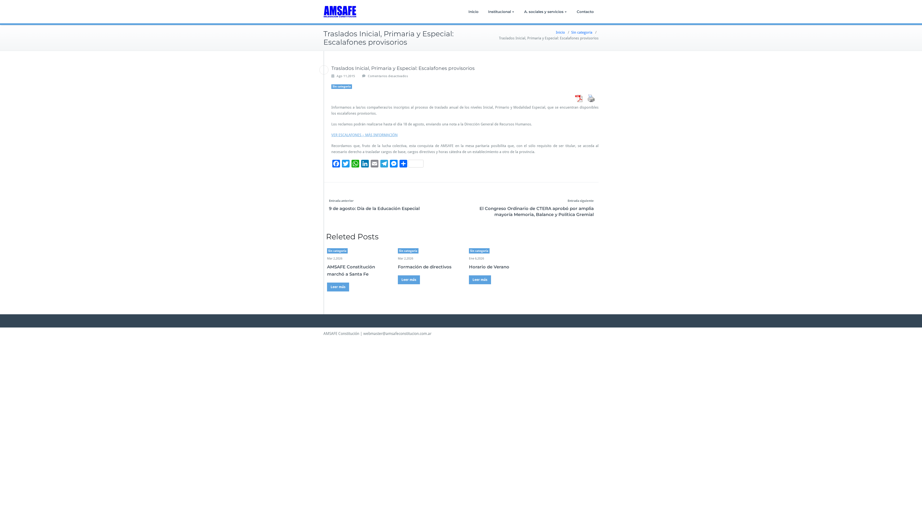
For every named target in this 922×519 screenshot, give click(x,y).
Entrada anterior (341, 201)
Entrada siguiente (581, 201)
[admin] (323, 69)
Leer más (338, 287)
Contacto (585, 11)
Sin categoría (581, 32)
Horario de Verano (489, 267)
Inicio (473, 11)
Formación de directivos (424, 267)
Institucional (499, 11)
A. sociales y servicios (544, 11)
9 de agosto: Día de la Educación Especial (374, 208)
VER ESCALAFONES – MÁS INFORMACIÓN (364, 135)
